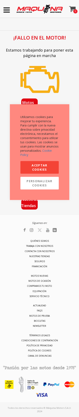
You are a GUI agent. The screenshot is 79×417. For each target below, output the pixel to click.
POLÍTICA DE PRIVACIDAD (40, 345)
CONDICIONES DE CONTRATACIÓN (39, 340)
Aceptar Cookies (39, 167)
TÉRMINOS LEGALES (39, 335)
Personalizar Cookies (39, 183)
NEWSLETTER (39, 325)
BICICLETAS (39, 320)
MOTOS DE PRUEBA (39, 315)
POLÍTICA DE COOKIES (39, 350)
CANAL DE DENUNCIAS (39, 355)
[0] (72, 8)
